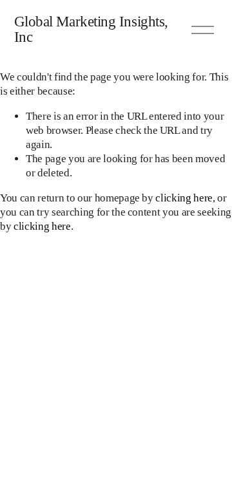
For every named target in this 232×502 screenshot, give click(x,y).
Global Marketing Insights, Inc (91, 30)
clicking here (184, 198)
